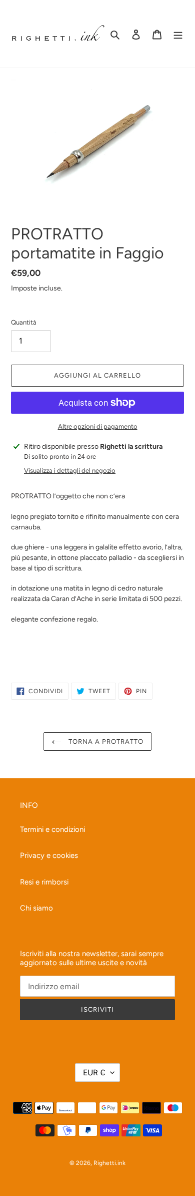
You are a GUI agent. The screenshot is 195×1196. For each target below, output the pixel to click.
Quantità (23, 322)
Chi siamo (36, 908)
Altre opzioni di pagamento (98, 426)
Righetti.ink (110, 1162)
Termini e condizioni (52, 829)
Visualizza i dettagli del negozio (70, 470)
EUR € (94, 1072)
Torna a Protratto (105, 741)
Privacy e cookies (49, 855)
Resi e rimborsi (44, 881)
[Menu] (178, 34)
